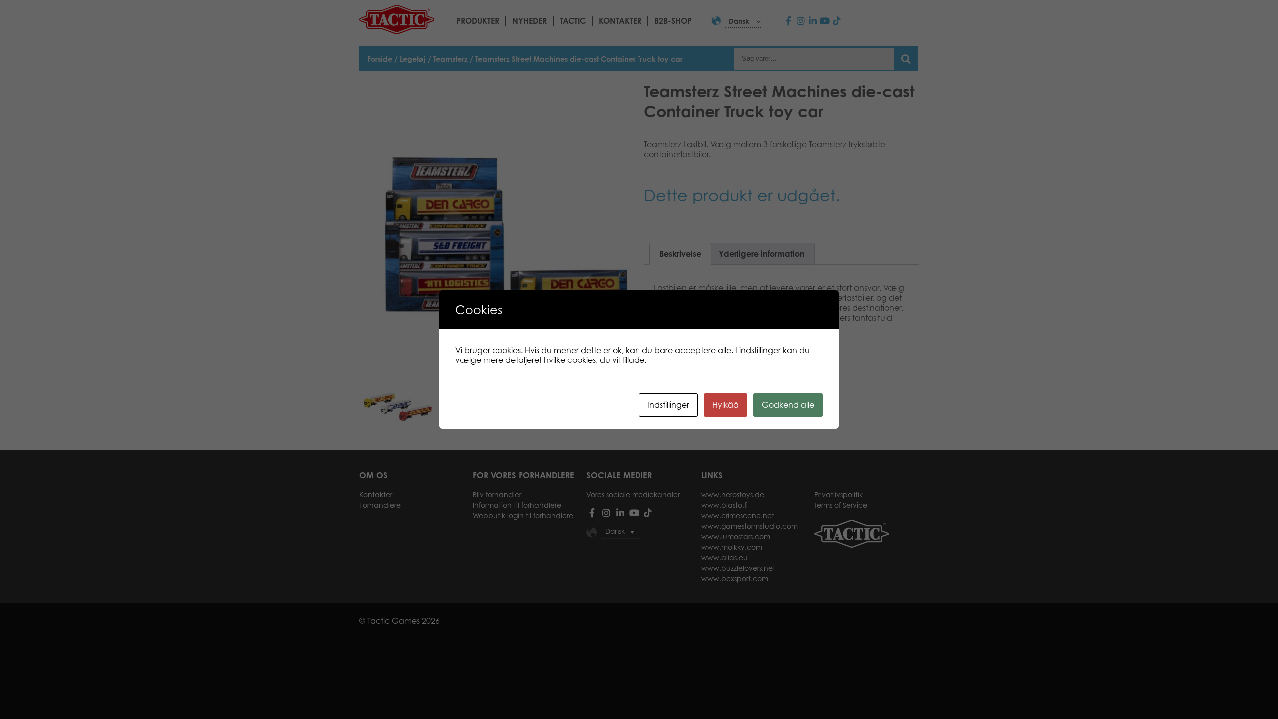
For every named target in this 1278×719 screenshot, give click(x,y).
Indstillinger (668, 405)
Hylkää (725, 405)
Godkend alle (788, 405)
